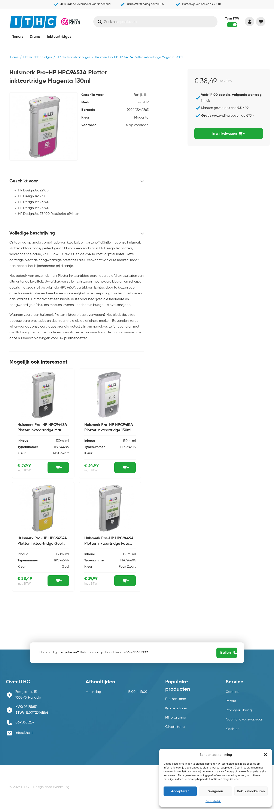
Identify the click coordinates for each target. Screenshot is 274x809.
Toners (17, 37)
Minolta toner (175, 717)
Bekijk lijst (141, 95)
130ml (60, 441)
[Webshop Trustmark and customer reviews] (70, 21)
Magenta (141, 117)
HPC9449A (128, 560)
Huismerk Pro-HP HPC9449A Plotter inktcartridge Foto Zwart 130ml (109, 543)
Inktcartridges (59, 37)
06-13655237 (24, 722)
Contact (232, 692)
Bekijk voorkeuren (251, 791)
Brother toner (175, 699)
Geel (65, 566)
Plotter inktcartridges (37, 57)
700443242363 (138, 110)
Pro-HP (143, 102)
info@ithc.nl (24, 733)
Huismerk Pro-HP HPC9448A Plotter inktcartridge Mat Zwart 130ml (42, 430)
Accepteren (180, 791)
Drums (35, 37)
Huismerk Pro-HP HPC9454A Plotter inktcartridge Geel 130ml (42, 543)
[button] (265, 755)
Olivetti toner (175, 727)
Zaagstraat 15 (26, 692)
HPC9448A (61, 447)
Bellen (225, 653)
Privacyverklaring (239, 710)
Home (14, 57)
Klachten (232, 729)
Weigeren (215, 791)
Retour (231, 701)
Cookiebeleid (213, 801)
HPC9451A (128, 447)
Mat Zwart (61, 453)
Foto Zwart (127, 566)
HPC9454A (61, 560)
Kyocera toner (176, 708)
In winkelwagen (224, 133)
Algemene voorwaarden (244, 719)
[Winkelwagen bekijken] (260, 22)
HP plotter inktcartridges (73, 57)
